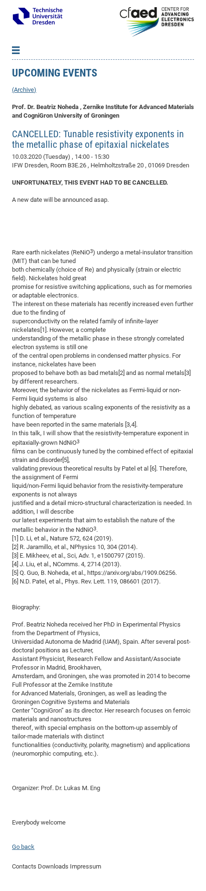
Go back (23, 846)
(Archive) (24, 89)
